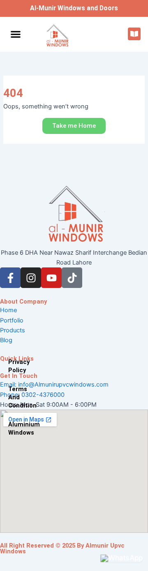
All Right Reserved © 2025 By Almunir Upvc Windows (62, 548)
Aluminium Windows (12, 428)
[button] (15, 34)
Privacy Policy (12, 366)
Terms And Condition (12, 397)
